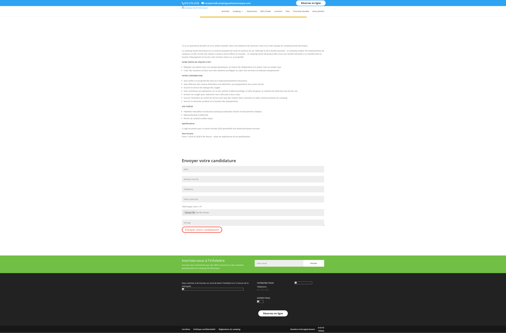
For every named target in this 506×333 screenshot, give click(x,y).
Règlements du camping (229, 329)
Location (278, 11)
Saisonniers (252, 11)
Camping (237, 11)
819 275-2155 (192, 3)
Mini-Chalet (266, 11)
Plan (288, 11)
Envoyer (313, 263)
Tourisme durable (301, 11)
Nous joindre (318, 11)
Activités (225, 11)
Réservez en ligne (311, 3)
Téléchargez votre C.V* (192, 206)
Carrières (186, 329)
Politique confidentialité (204, 329)
